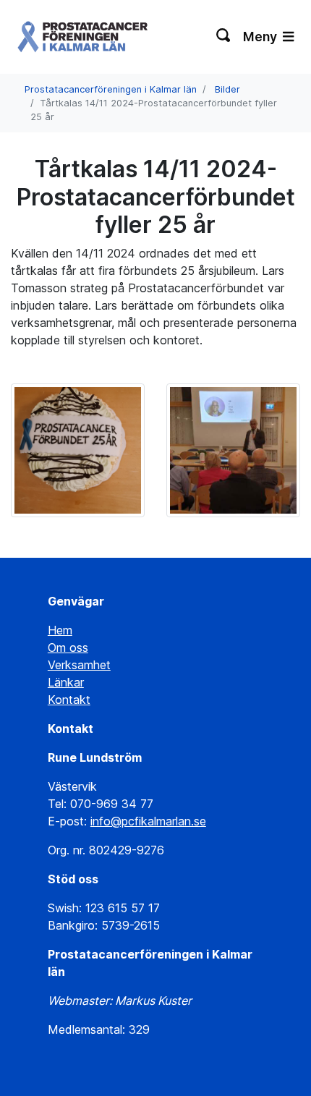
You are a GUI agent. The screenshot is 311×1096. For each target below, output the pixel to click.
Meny (261, 36)
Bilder (227, 89)
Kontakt (69, 699)
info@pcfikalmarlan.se (148, 821)
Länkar (66, 682)
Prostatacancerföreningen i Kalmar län (111, 89)
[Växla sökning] (223, 37)
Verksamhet (79, 665)
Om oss (68, 647)
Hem (60, 630)
